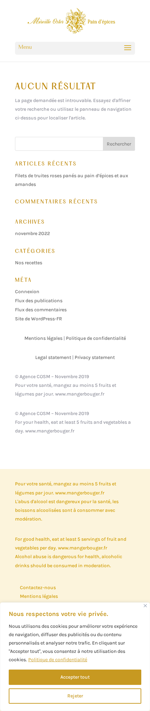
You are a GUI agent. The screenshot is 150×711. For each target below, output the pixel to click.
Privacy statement (95, 357)
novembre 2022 (32, 233)
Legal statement (53, 357)
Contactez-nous (38, 588)
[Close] (145, 605)
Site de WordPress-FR (38, 319)
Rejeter (75, 696)
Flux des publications (38, 301)
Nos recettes (28, 263)
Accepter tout (75, 677)
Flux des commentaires (41, 310)
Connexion (27, 292)
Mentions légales (43, 338)
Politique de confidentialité (57, 660)
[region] (75, 656)
